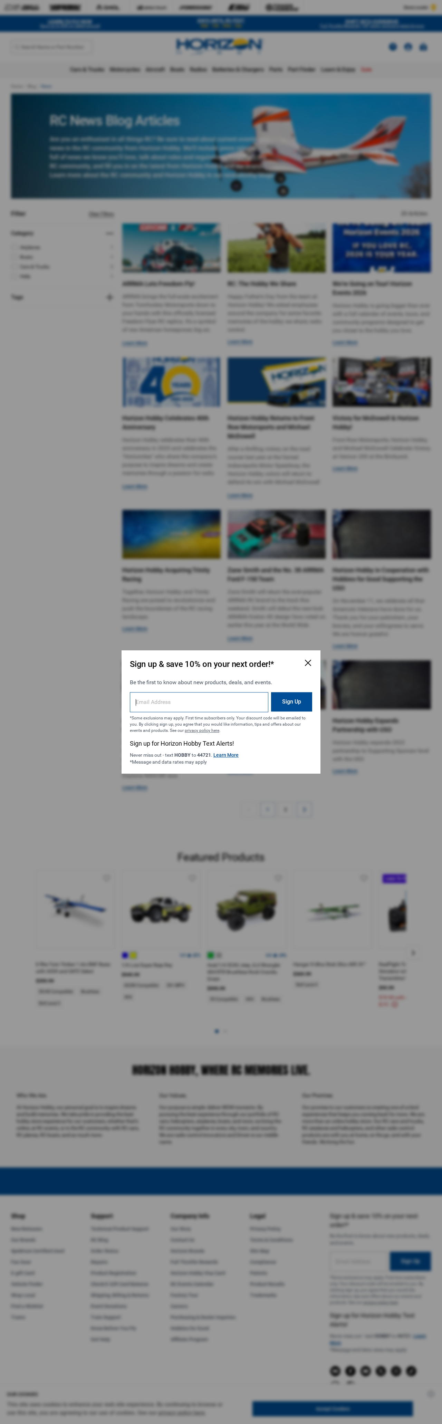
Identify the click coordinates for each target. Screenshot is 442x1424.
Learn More (226, 755)
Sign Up (291, 701)
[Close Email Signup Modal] (308, 663)
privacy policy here (202, 730)
